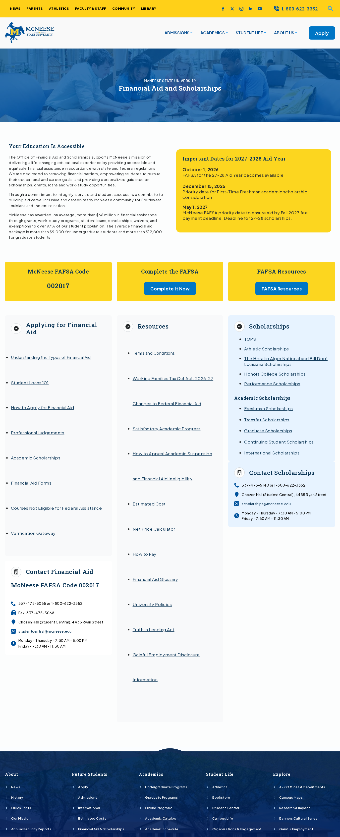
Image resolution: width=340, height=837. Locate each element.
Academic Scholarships (35, 457)
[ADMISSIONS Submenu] (190, 33)
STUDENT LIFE (249, 32)
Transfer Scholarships (266, 419)
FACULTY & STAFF (90, 8)
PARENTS (34, 8)
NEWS (15, 8)
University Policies (152, 604)
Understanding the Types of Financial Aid (51, 357)
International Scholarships (271, 452)
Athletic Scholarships (266, 348)
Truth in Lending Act (153, 629)
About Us (284, 32)
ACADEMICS (212, 32)
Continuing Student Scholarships (279, 442)
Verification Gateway (33, 533)
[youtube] (260, 9)
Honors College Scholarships (275, 374)
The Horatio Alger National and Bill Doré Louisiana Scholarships (286, 361)
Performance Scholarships (272, 383)
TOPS (250, 339)
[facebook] (223, 9)
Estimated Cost (149, 503)
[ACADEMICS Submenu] (226, 33)
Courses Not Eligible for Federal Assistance (56, 508)
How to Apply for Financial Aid (42, 407)
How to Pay (145, 554)
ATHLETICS (59, 8)
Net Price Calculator (154, 529)
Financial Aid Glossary (155, 579)
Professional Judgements (37, 432)
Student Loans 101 (30, 382)
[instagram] (241, 9)
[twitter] (232, 9)
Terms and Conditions (154, 353)
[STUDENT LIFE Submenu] (264, 33)
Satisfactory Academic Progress (167, 428)
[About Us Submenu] (295, 33)
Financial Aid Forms (31, 483)
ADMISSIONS (177, 32)
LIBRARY (148, 8)
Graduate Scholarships (268, 430)
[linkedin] (251, 9)
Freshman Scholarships (268, 408)
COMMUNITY (123, 8)
